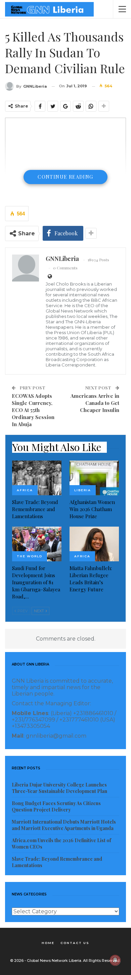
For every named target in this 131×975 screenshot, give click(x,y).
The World (29, 556)
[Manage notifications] (115, 960)
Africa (25, 490)
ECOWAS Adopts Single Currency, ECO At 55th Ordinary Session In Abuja (33, 409)
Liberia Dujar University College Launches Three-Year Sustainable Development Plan (59, 787)
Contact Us (74, 943)
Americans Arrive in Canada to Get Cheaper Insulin (95, 402)
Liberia (82, 490)
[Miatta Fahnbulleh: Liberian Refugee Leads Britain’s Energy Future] (94, 544)
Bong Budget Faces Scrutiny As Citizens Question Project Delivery (56, 806)
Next (39, 611)
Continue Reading (65, 177)
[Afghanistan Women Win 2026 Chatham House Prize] (94, 478)
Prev (22, 611)
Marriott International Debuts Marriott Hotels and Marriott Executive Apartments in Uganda (64, 825)
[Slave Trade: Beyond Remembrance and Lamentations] (36, 478)
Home (48, 943)
